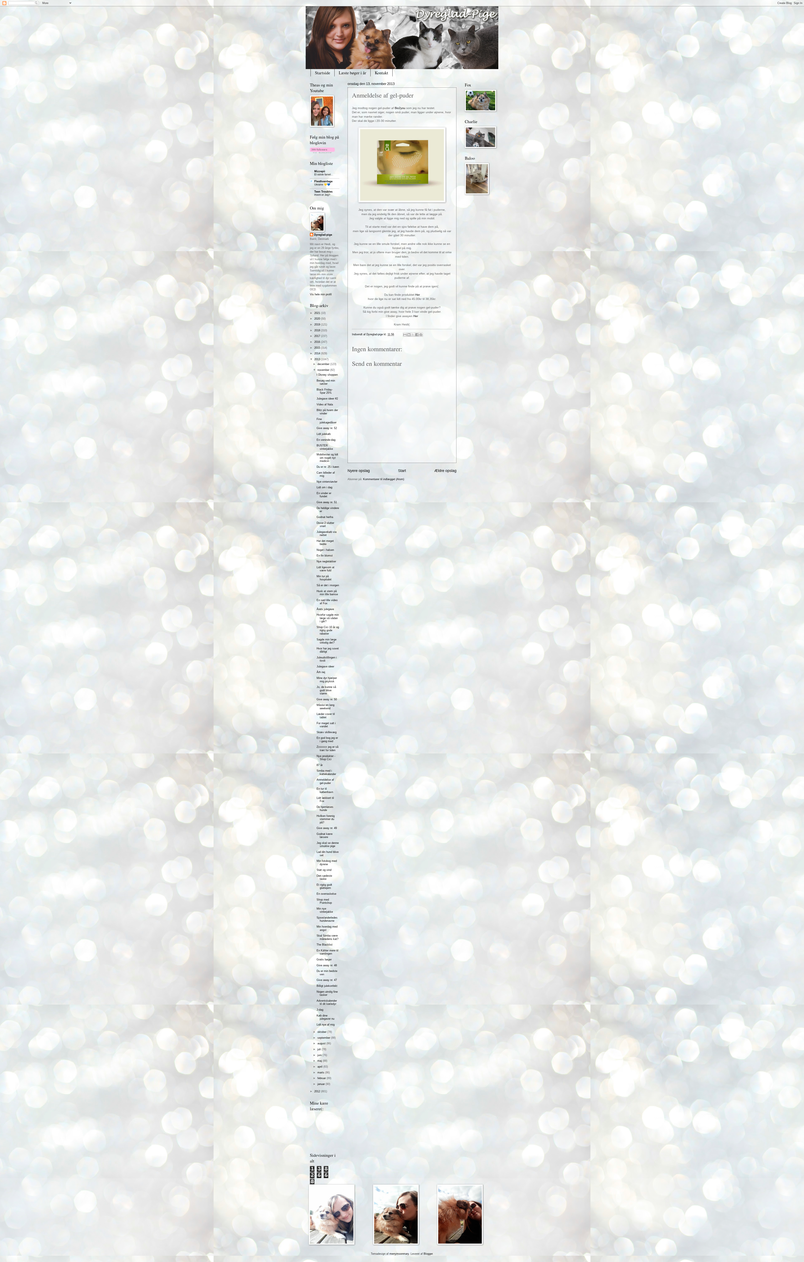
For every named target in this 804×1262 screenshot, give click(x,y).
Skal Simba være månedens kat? (327, 937)
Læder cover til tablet (326, 715)
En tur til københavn (325, 790)
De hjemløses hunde (325, 808)
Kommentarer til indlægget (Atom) (383, 479)
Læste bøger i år (352, 73)
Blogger (428, 1253)
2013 (317, 359)
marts (321, 1072)
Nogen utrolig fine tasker (327, 993)
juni (319, 1055)
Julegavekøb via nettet (326, 533)
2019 (317, 324)
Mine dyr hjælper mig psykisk (327, 679)
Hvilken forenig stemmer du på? (326, 819)
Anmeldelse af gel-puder (325, 781)
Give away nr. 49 (327, 828)
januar (321, 1084)
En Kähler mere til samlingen (327, 952)
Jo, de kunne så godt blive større (326, 690)
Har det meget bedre (325, 542)
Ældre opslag (445, 471)
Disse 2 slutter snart (325, 524)
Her (417, 294)
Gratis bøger (324, 959)
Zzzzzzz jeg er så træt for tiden (327, 748)
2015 (317, 347)
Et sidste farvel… (323, 174)
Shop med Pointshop (324, 901)
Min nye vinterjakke (325, 910)
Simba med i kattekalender (326, 772)
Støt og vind (324, 869)
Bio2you (400, 108)
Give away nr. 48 (327, 965)
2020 (317, 318)
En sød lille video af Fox (327, 602)
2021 (317, 313)
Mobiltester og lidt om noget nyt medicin (327, 458)
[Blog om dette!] (409, 335)
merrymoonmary (399, 1253)
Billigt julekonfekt (327, 985)
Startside (322, 73)
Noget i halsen (325, 549)
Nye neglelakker (326, 561)
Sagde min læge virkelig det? (326, 641)
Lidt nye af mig (326, 1024)
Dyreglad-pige (375, 334)
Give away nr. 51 (327, 502)
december (323, 364)
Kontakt (381, 73)
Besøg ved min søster (326, 382)
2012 (317, 1091)
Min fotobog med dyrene (327, 862)
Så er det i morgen (328, 585)
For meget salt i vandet (326, 725)
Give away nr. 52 (327, 428)
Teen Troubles (323, 191)
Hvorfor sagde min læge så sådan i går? (328, 618)
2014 (317, 353)
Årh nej (321, 672)
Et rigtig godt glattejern (324, 886)
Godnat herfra (325, 517)
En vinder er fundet (324, 495)
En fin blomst (325, 555)
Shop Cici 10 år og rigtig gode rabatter (328, 630)
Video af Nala (325, 404)
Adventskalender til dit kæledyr (327, 1002)
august (321, 1043)
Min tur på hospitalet (324, 578)
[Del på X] (413, 335)
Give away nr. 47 (327, 980)
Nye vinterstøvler (327, 481)
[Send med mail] (405, 335)
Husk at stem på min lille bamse (327, 593)
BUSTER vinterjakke (325, 447)
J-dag (320, 1009)
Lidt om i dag (324, 487)
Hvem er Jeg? (322, 194)
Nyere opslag (359, 471)
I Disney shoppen (327, 374)
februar (322, 1078)
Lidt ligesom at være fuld (325, 569)
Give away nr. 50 (327, 699)
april (320, 1066)
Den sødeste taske (324, 877)
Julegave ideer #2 (327, 398)
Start (402, 471)
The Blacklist (324, 944)
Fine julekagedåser (326, 421)
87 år (320, 765)
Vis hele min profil (321, 294)
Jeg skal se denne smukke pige (328, 844)
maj (320, 1060)
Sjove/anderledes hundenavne (327, 919)
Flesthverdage (323, 181)
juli (319, 1049)
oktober (322, 1031)
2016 (317, 341)
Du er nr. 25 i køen (328, 466)
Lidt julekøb (324, 434)
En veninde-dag (326, 439)
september (324, 1037)
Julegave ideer (325, 666)
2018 (317, 330)
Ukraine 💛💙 (322, 184)
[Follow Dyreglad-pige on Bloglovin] (322, 152)
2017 (317, 336)
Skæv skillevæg (326, 732)
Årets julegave (325, 609)
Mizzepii (319, 171)
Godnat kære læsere (324, 835)
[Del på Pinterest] (421, 335)
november (323, 369)
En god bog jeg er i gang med (327, 739)
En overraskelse (326, 893)
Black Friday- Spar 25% (325, 391)
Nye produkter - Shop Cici (326, 757)
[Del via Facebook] (417, 335)
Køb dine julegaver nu (325, 1017)
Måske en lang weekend (325, 706)
